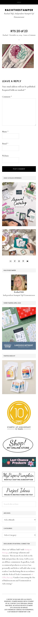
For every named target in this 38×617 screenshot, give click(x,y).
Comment (7, 96)
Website (5, 155)
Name (5, 131)
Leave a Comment (29, 35)
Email (5, 143)
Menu (19, 2)
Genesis (19, 610)
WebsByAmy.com (24, 612)
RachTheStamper (19, 10)
